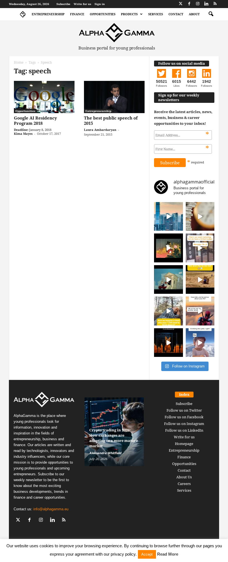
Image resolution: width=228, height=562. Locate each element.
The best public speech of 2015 (111, 120)
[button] (211, 14)
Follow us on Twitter (184, 410)
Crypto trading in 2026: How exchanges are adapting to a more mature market (113, 437)
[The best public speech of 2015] (114, 97)
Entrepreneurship (48, 14)
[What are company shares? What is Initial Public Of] (168, 279)
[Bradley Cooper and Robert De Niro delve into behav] (200, 216)
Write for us (82, 4)
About (194, 14)
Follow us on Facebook (184, 416)
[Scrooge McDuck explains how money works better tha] (168, 247)
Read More (167, 554)
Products (129, 14)
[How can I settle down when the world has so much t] (200, 311)
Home (18, 62)
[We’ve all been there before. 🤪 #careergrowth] (168, 311)
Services (155, 14)
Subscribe (63, 4)
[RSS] (215, 4)
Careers (184, 483)
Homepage (184, 443)
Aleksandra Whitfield (105, 453)
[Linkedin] (206, 4)
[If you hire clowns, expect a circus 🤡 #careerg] (200, 247)
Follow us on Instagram (184, 423)
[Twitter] (180, 4)
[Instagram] (197, 4)
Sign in (100, 4)
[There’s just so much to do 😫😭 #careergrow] (200, 279)
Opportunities (102, 14)
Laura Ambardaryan (100, 130)
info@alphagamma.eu (50, 509)
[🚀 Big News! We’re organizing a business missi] (168, 216)
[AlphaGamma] (116, 32)
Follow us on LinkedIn (184, 430)
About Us (184, 476)
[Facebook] (189, 4)
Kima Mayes (23, 133)
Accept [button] (147, 554)
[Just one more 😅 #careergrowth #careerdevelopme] (200, 342)
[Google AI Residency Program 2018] (44, 97)
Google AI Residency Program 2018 (35, 120)
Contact (175, 14)
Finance (77, 14)
